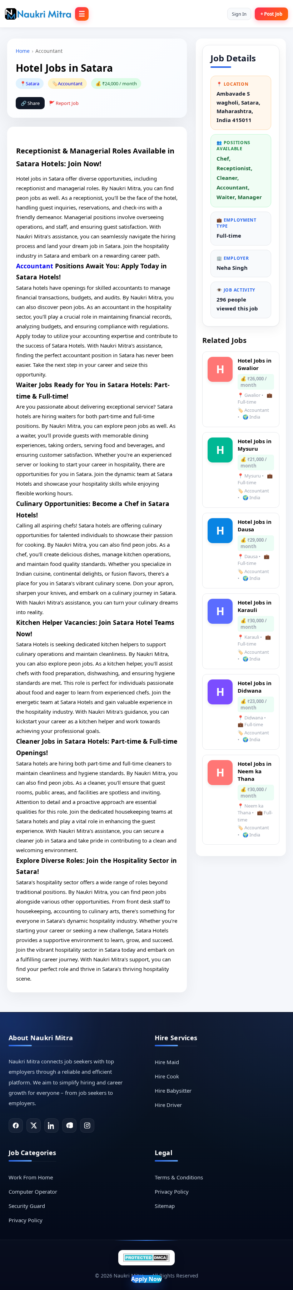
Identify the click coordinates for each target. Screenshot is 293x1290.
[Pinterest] (69, 1125)
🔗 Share (30, 103)
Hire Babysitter (173, 1090)
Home (23, 50)
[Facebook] (16, 1125)
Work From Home (31, 1177)
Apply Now (146, 1279)
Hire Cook (167, 1076)
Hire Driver (168, 1104)
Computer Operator (33, 1191)
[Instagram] (87, 1125)
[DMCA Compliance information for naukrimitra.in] (146, 1257)
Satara (32, 83)
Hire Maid (167, 1062)
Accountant (70, 83)
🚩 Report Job (64, 103)
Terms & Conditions (179, 1177)
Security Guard (27, 1205)
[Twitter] (33, 1125)
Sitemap (165, 1205)
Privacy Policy (26, 1220)
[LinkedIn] (51, 1125)
